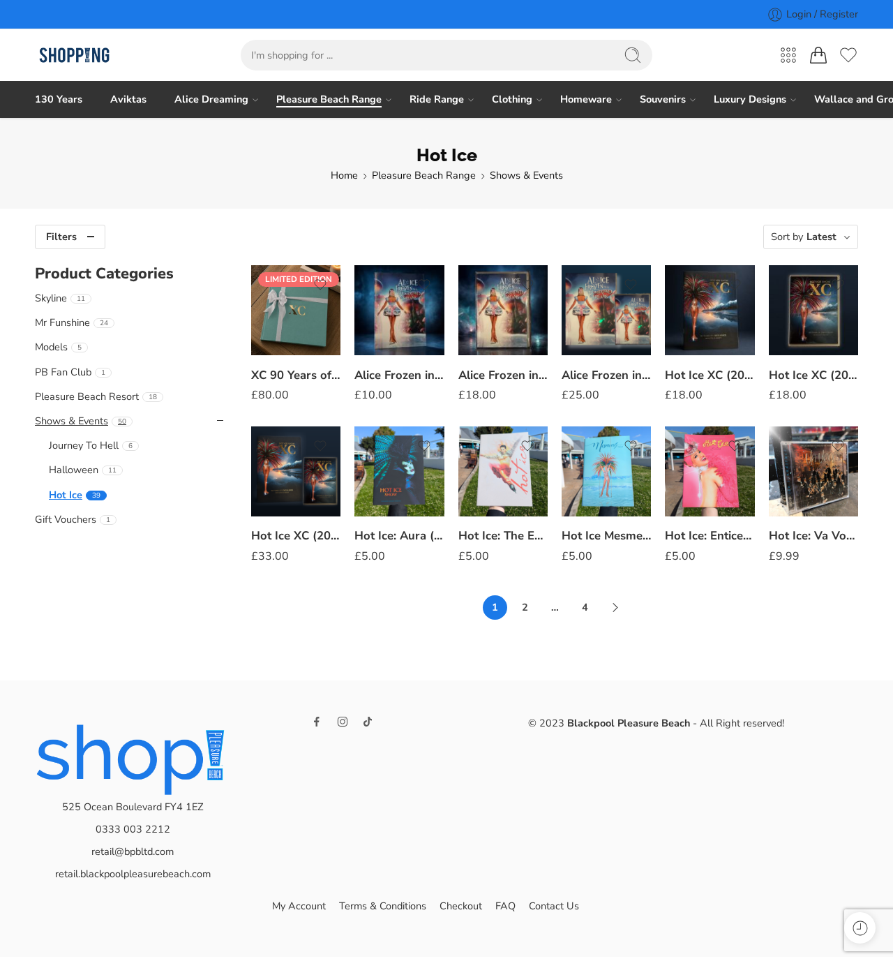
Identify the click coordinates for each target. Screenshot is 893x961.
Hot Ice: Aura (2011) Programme (399, 536)
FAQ (505, 906)
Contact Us (554, 906)
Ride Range (437, 99)
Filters (61, 237)
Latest (821, 237)
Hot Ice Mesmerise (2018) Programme (606, 536)
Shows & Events (526, 175)
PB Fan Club (70, 372)
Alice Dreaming (211, 99)
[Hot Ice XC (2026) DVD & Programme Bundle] (295, 471)
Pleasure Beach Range (329, 99)
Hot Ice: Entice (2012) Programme (709, 536)
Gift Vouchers (72, 519)
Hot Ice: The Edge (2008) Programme (503, 536)
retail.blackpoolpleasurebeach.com (133, 874)
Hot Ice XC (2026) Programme (709, 375)
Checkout (461, 906)
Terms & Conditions (382, 906)
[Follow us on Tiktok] (368, 722)
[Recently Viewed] (860, 928)
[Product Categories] (788, 55)
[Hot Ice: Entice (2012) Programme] (709, 471)
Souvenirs (663, 99)
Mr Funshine (71, 322)
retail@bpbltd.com (132, 851)
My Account (299, 906)
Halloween (83, 470)
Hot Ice (74, 495)
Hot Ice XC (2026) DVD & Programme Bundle (295, 536)
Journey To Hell (91, 445)
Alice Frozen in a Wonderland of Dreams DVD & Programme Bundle (606, 375)
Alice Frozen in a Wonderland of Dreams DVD (503, 375)
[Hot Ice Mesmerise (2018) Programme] (606, 471)
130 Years (58, 99)
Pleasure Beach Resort (96, 396)
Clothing (512, 99)
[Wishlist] (320, 285)
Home (344, 175)
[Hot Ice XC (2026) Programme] (709, 310)
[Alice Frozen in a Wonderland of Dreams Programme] (399, 310)
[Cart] (818, 55)
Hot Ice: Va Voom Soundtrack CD (813, 536)
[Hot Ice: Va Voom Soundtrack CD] (813, 471)
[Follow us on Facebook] (316, 721)
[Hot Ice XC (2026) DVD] (813, 310)
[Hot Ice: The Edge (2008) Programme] (503, 471)
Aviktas (128, 99)
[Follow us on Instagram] (342, 721)
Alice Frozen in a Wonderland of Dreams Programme (399, 375)
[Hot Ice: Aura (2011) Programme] (399, 471)
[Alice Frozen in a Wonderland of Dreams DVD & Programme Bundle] (606, 310)
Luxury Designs (750, 99)
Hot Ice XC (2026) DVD (813, 375)
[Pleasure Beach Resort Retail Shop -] (74, 55)
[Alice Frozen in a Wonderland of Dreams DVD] (503, 310)
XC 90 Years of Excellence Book (295, 375)
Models (58, 347)
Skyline (60, 298)
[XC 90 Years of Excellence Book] (295, 310)
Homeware (586, 99)
